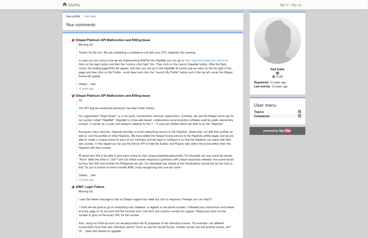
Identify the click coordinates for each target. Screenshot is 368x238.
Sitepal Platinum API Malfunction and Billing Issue (113, 40)
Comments (262, 116)
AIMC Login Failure (90, 186)
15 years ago (86, 88)
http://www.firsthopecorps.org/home (206, 60)
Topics (259, 112)
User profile (73, 16)
